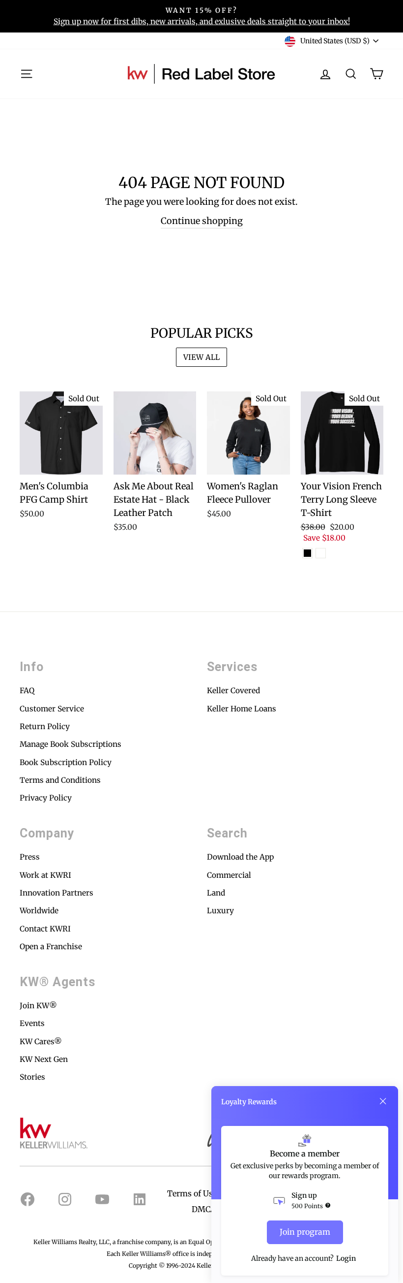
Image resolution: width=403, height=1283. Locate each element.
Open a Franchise (51, 946)
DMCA (204, 1209)
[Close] (382, 1101)
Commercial (229, 875)
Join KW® (38, 1005)
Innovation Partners (56, 893)
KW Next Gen (44, 1059)
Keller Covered (233, 690)
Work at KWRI (45, 875)
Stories (32, 1077)
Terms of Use (192, 1193)
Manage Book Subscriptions (70, 744)
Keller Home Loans (241, 708)
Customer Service (52, 708)
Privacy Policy (46, 797)
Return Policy (45, 726)
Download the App (240, 857)
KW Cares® (41, 1041)
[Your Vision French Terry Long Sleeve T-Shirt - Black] (307, 553)
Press (30, 857)
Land (216, 893)
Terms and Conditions (60, 780)
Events (32, 1023)
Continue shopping (202, 220)
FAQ (27, 690)
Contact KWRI (45, 928)
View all (201, 357)
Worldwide (39, 910)
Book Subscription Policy (66, 762)
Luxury (220, 910)
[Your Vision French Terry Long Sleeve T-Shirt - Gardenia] (320, 553)
